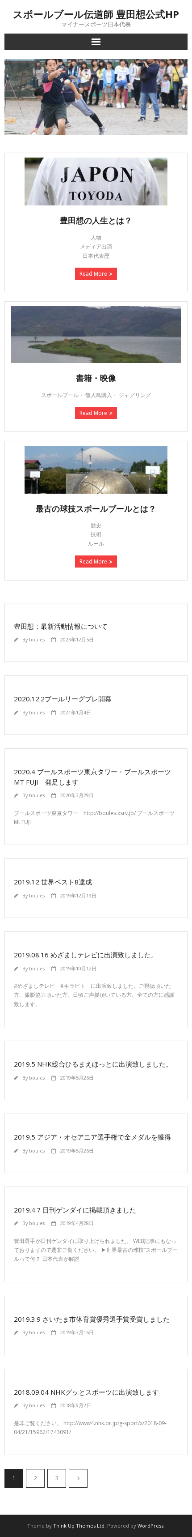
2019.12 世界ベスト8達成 (53, 881)
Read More (93, 274)
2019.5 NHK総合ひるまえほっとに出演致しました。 (93, 1063)
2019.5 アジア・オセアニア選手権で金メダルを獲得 (92, 1136)
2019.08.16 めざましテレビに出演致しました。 (86, 954)
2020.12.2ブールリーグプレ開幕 (63, 698)
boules (37, 639)
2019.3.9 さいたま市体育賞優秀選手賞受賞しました (92, 1319)
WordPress (150, 1525)
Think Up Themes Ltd (78, 1525)
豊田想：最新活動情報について (61, 626)
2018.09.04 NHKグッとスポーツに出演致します (86, 1392)
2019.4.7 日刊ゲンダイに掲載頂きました (75, 1209)
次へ (78, 1478)
